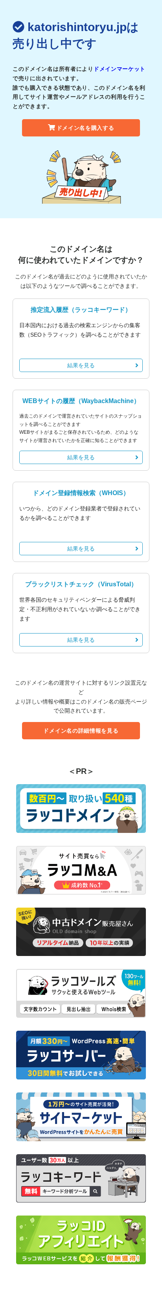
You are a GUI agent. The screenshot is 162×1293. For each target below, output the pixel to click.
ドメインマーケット (119, 69)
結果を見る (81, 365)
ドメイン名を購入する (85, 128)
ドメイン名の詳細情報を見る (80, 731)
